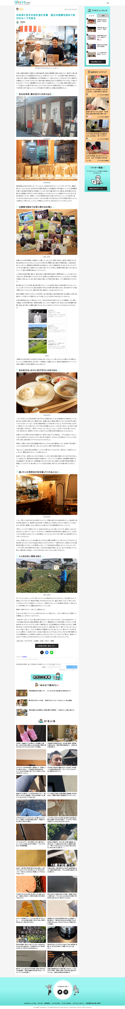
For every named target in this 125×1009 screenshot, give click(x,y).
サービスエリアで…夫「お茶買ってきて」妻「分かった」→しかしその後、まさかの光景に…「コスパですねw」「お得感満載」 (30, 844)
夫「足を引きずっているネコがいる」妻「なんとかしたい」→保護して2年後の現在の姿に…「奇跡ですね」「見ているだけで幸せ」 (30, 819)
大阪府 (37, 641)
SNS (103, 16)
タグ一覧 (40, 1003)
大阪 (42, 641)
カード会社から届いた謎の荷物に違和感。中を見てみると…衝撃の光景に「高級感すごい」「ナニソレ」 (62, 794)
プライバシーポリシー (79, 1003)
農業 (52, 641)
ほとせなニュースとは (30, 1003)
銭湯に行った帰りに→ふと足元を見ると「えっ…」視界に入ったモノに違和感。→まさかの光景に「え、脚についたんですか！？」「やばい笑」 (30, 795)
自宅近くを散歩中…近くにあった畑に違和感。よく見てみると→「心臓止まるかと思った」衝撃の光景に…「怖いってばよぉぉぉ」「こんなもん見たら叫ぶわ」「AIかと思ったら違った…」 (61, 844)
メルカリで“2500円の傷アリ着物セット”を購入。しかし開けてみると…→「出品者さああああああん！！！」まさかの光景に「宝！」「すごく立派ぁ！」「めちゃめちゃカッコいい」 (31, 770)
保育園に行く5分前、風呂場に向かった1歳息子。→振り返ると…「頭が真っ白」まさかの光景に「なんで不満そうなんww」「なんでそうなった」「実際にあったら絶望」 (62, 921)
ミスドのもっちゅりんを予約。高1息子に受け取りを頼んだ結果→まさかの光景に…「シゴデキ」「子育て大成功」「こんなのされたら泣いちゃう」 (62, 819)
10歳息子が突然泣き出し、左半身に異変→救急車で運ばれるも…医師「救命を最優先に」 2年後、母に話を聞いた (62, 745)
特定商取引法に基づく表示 (93, 1003)
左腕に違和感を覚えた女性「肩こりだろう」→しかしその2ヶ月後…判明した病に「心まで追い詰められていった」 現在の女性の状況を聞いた (62, 970)
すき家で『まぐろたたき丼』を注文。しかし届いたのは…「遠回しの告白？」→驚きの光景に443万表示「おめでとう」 (30, 896)
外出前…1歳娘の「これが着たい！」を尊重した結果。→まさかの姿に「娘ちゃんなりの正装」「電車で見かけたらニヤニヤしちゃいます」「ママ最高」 (31, 745)
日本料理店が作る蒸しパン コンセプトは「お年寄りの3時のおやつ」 (50, 691)
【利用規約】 (47, 1003)
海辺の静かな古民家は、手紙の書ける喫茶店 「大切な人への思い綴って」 (51, 710)
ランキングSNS (56, 1003)
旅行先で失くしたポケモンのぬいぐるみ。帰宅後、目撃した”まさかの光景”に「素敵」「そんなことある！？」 (62, 946)
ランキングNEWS (66, 1003)
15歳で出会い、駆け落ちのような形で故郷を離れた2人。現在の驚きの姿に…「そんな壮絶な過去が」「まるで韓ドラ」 (62, 870)
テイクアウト (29, 641)
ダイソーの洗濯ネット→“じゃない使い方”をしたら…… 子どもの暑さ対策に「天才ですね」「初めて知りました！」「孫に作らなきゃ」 (30, 920)
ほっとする (20, 641)
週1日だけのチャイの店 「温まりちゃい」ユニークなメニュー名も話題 (50, 700)
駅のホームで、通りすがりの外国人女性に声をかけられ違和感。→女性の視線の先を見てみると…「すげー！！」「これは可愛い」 (30, 970)
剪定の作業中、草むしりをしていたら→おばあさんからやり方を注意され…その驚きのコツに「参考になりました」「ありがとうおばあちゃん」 (30, 946)
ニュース (91, 16)
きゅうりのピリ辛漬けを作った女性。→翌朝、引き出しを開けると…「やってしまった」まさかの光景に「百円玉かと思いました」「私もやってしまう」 (62, 896)
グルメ (47, 641)
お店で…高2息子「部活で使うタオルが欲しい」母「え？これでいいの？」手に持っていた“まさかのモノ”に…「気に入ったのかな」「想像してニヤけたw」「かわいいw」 (30, 870)
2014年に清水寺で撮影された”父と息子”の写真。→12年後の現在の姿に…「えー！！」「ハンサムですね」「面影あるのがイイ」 (62, 769)
